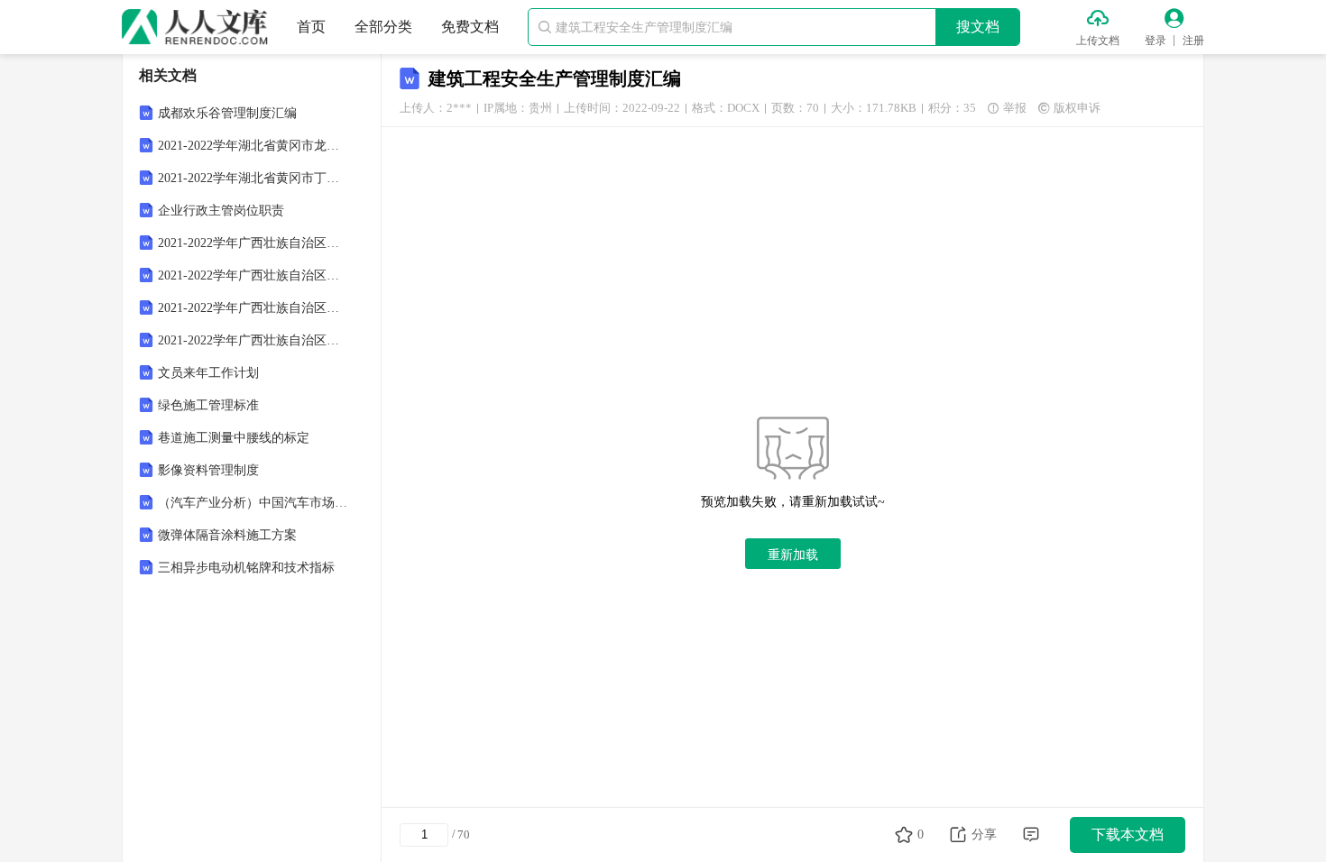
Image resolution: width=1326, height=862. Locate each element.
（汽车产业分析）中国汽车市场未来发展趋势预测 (253, 502)
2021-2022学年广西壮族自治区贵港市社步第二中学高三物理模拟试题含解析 (253, 340)
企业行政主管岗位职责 (221, 210)
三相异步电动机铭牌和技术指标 (246, 567)
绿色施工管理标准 (208, 405)
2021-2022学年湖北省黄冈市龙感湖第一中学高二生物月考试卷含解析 (253, 145)
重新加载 (793, 554)
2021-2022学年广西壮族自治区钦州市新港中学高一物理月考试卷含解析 (253, 243)
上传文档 (1097, 40)
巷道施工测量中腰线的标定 (233, 438)
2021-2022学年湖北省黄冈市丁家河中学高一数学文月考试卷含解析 (253, 178)
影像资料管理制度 (208, 470)
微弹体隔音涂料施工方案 (227, 535)
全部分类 (383, 26)
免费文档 (470, 26)
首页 (311, 26)
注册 (1193, 40)
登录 (1155, 40)
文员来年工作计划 (208, 373)
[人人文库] (195, 27)
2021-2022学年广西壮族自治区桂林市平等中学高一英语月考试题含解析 (253, 308)
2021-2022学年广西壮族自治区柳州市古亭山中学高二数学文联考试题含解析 (253, 275)
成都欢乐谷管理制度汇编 (227, 113)
